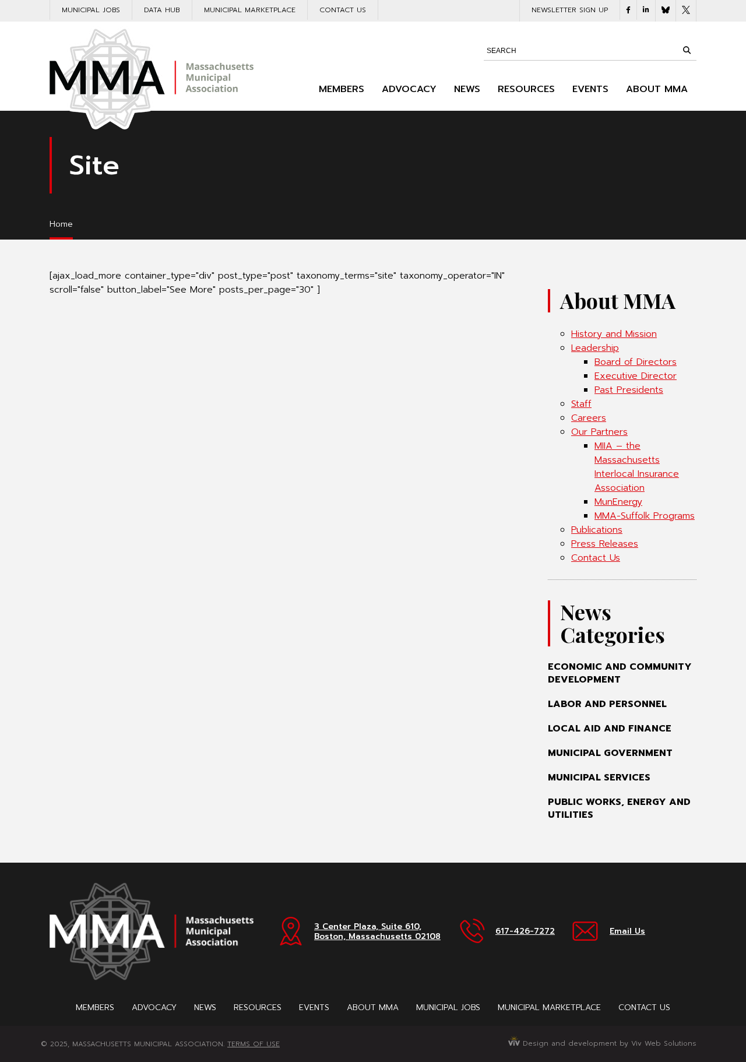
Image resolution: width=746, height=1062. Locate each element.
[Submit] (686, 50)
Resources (526, 89)
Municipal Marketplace (249, 10)
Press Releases (604, 544)
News (467, 89)
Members (341, 89)
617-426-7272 (525, 931)
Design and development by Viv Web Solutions (608, 1043)
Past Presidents (628, 390)
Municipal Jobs (91, 10)
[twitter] (686, 11)
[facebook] (628, 10)
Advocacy (409, 89)
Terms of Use (253, 1044)
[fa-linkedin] (646, 10)
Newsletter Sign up (570, 10)
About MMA (657, 89)
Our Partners (599, 432)
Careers (588, 418)
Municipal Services (599, 778)
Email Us (627, 931)
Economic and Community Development (620, 673)
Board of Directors (635, 362)
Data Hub (162, 10)
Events (590, 89)
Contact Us (342, 10)
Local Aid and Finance (609, 729)
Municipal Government (610, 753)
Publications (596, 530)
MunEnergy (618, 502)
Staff (581, 404)
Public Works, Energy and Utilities (619, 808)
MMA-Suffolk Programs (644, 516)
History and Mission (614, 334)
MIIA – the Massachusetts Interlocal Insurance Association (636, 467)
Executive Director (635, 376)
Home (61, 224)
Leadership (595, 348)
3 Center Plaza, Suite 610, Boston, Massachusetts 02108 (377, 931)
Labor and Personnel (607, 704)
